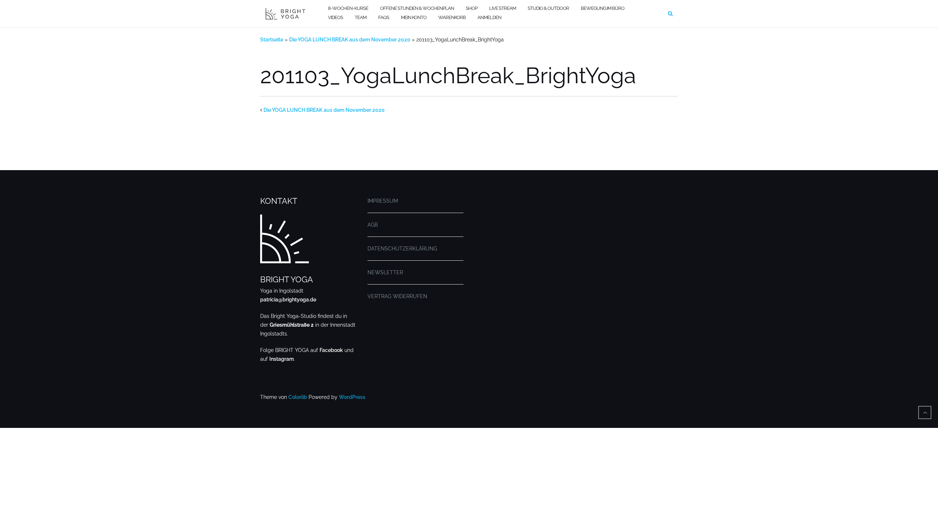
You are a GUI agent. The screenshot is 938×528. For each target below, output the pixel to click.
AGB (373, 225)
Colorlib (297, 397)
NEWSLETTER (385, 272)
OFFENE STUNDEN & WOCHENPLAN (417, 8)
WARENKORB (452, 17)
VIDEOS (335, 17)
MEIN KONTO (413, 17)
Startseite (271, 40)
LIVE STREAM (502, 8)
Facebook (331, 350)
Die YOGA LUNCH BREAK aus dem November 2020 (349, 40)
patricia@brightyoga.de (288, 299)
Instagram (281, 359)
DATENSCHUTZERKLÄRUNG (402, 249)
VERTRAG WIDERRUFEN (397, 296)
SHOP (471, 8)
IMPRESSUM (383, 201)
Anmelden (489, 17)
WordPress (352, 397)
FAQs (383, 17)
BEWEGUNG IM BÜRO (602, 8)
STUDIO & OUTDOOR (548, 8)
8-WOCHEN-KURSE (348, 8)
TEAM (360, 17)
